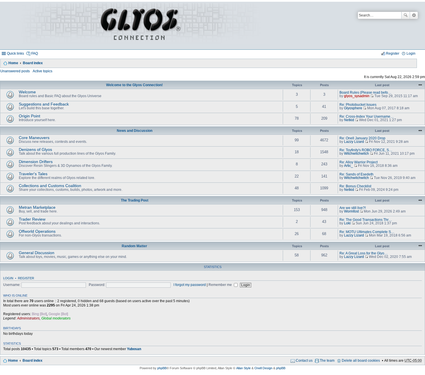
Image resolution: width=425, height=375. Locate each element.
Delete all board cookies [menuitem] (361, 360)
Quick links (15, 53)
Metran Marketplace (37, 207)
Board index (33, 63)
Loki (347, 223)
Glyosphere (353, 108)
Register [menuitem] (392, 53)
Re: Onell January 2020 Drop (362, 138)
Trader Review (32, 219)
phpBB (162, 368)
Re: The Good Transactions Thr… (365, 219)
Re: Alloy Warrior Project (358, 162)
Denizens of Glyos (35, 149)
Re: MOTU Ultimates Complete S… (366, 232)
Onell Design (263, 368)
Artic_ (348, 165)
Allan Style (243, 368)
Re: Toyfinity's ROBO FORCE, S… (365, 150)
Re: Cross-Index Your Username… (366, 116)
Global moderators (56, 318)
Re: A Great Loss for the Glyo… (363, 253)
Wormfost (351, 211)
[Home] (140, 25)
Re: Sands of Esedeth (356, 174)
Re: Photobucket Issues (357, 104)
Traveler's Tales (33, 173)
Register (26, 278)
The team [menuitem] (327, 360)
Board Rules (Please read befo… (365, 92)
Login (8, 278)
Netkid (349, 120)
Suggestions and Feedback (44, 104)
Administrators (28, 318)
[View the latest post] (372, 96)
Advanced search (414, 15)
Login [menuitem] (410, 53)
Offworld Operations (37, 231)
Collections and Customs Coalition (50, 185)
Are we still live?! (352, 208)
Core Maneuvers (34, 137)
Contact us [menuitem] (304, 360)
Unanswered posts (15, 71)
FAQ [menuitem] (34, 53)
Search (405, 15)
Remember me (220, 285)
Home (13, 63)
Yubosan (134, 349)
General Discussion (36, 252)
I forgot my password (189, 285)
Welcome (27, 92)
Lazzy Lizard (354, 141)
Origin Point (29, 116)
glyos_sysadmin (356, 96)
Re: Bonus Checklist (355, 186)
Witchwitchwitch (356, 153)
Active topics (42, 71)
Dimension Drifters (36, 161)
